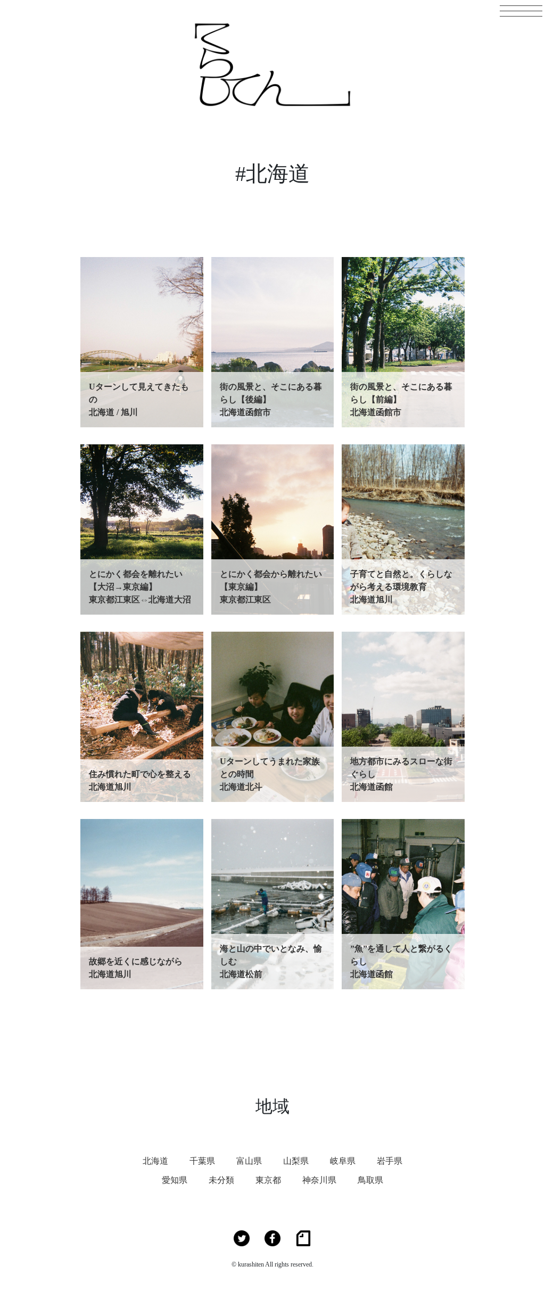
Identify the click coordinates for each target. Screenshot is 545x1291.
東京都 (268, 1180)
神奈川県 (319, 1180)
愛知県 (174, 1180)
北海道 (155, 1160)
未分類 (221, 1180)
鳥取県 (370, 1180)
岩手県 (389, 1160)
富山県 (249, 1160)
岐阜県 (343, 1160)
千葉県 (202, 1160)
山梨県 (296, 1160)
